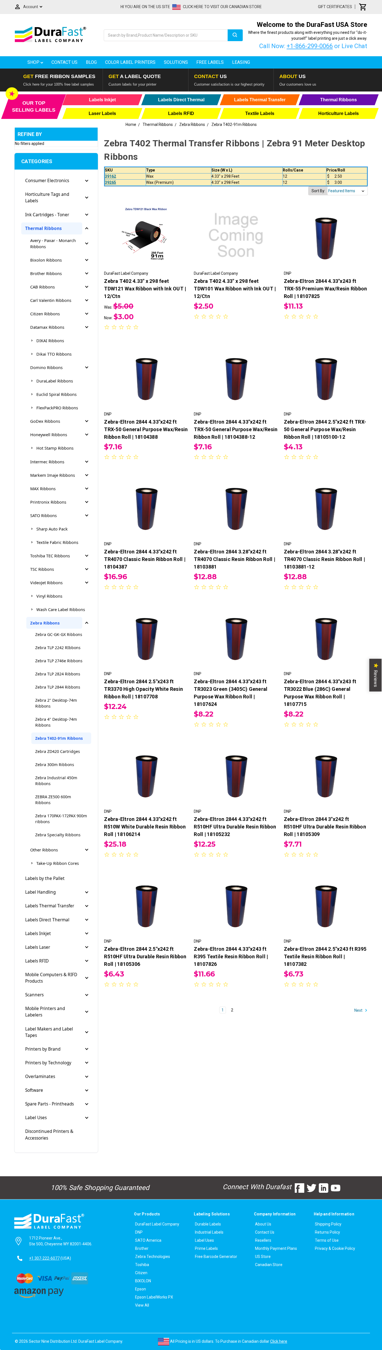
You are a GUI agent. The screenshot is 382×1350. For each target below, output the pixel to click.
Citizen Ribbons (45, 313)
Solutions (176, 62)
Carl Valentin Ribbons (50, 300)
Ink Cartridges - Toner (47, 215)
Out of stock (146, 240)
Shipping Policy (328, 1224)
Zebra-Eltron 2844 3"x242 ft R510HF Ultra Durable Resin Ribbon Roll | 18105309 (325, 826)
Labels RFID (37, 961)
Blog (91, 62)
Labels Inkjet (38, 933)
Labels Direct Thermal (47, 920)
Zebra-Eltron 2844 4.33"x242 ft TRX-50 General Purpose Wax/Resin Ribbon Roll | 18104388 (146, 429)
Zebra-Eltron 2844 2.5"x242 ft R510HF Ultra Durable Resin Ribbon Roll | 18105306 (145, 956)
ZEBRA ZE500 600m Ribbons (53, 799)
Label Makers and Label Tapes (49, 1032)
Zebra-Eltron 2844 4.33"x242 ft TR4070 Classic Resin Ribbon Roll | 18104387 (144, 559)
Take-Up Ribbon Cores (57, 863)
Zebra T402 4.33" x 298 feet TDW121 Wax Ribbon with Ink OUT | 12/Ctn (145, 288)
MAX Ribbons (43, 488)
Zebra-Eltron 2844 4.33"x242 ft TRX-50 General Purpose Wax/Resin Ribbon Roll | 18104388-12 (235, 429)
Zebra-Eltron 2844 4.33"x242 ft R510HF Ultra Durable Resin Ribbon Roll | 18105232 (235, 826)
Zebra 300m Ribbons (54, 764)
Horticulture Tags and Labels (47, 197)
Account (31, 6)
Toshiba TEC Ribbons (50, 555)
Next (358, 1010)
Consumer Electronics (47, 181)
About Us (263, 1224)
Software (34, 1090)
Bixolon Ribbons (46, 260)
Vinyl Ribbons (49, 596)
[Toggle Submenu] (86, 181)
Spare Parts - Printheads (49, 1104)
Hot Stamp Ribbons (55, 448)
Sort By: (318, 191)
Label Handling (40, 892)
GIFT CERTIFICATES (335, 6)
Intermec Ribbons (47, 461)
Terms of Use (327, 1240)
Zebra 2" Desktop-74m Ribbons (56, 703)
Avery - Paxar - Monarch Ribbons (53, 243)
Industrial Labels (209, 1232)
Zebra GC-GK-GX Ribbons (58, 634)
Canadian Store (268, 1264)
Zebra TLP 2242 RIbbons (58, 647)
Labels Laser (37, 947)
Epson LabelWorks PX (154, 1297)
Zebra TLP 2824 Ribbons (57, 674)
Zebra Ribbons (45, 623)
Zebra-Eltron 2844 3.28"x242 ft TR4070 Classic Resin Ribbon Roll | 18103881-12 (324, 559)
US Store (263, 1256)
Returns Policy (327, 1232)
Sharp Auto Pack (52, 529)
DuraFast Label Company (157, 1224)
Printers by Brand (42, 1049)
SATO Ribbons (43, 515)
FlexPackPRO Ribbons (57, 407)
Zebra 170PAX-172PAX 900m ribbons (61, 818)
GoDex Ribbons (45, 421)
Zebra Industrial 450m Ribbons (56, 780)
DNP (139, 1232)
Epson (140, 1289)
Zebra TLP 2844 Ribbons (57, 687)
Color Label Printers (130, 62)
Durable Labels (208, 1224)
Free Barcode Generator (216, 1256)
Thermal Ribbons (43, 228)
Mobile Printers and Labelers (45, 1012)
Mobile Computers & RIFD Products (51, 978)
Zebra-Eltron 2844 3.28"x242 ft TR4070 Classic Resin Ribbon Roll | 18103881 (234, 559)
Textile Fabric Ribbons (57, 542)
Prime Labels (206, 1248)
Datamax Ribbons (47, 327)
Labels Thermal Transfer (49, 906)
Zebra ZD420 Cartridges (57, 751)
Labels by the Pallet (45, 878)
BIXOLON (143, 1281)
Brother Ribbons (46, 273)
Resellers (263, 1240)
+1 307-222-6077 (44, 1258)
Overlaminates (40, 1076)
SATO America (148, 1240)
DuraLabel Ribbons (54, 381)
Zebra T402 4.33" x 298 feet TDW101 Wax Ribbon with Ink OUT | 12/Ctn (235, 288)
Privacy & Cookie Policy (335, 1248)
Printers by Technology (48, 1063)
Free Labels (210, 62)
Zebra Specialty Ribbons (58, 834)
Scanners (34, 995)
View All (142, 1305)
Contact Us (64, 62)
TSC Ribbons (42, 569)
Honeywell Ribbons (48, 434)
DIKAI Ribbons (50, 340)
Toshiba (142, 1264)
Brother (141, 1248)
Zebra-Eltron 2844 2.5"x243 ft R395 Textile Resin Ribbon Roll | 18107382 (325, 956)
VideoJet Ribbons (46, 582)
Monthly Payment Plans (276, 1248)
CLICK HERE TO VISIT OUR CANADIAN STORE (222, 6)
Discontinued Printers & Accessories (49, 1134)
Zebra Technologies (152, 1256)
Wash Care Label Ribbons (60, 609)
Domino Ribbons (46, 367)
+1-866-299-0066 (310, 46)
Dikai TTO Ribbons (54, 354)
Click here (278, 1341)
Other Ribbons (44, 850)
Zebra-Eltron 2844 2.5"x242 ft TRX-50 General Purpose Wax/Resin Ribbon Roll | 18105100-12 (325, 429)
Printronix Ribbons (48, 502)
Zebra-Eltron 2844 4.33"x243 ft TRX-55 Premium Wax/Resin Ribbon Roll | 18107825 (325, 288)
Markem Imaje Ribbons (52, 475)
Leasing (241, 62)
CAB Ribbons (42, 287)
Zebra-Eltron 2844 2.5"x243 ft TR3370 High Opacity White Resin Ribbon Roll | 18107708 (143, 688)
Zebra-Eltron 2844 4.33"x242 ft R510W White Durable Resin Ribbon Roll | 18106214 (145, 826)
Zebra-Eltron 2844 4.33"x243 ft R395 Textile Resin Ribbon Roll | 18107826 (231, 956)
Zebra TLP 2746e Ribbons (58, 660)
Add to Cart (236, 240)
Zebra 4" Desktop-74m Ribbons (56, 722)
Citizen (141, 1273)
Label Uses (36, 1118)
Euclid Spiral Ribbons (56, 394)
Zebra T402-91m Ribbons (59, 738)
